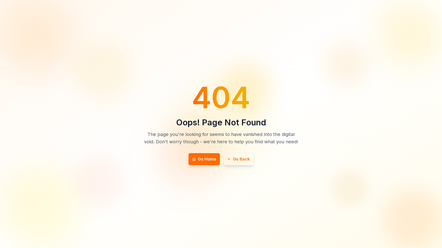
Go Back (241, 159)
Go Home (207, 159)
